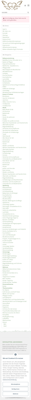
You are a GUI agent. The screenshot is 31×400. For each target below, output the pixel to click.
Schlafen (5, 73)
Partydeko (6, 315)
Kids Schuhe (6, 170)
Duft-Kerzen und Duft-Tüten (11, 292)
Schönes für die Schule (10, 309)
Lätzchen (5, 100)
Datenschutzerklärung (9, 346)
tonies (4, 244)
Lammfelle (6, 79)
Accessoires (6, 111)
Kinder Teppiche (8, 280)
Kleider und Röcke (8, 146)
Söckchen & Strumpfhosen (11, 128)
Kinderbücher (7, 227)
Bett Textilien (7, 279)
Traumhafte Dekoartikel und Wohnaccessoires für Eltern (11, 312)
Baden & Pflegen (8, 62)
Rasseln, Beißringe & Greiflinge (12, 201)
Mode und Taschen (8, 294)
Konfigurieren (15, 389)
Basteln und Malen (8, 220)
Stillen (4, 87)
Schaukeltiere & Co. (9, 214)
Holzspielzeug (7, 225)
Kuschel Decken (7, 75)
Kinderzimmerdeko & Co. (10, 273)
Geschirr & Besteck (8, 98)
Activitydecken (7, 189)
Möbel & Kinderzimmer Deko (12, 269)
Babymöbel (6, 271)
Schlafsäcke (6, 83)
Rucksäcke (6, 265)
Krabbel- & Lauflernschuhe (11, 121)
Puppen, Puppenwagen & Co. (12, 239)
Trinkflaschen (7, 106)
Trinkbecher (6, 104)
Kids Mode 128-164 (8, 161)
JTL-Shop (24, 398)
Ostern (5, 322)
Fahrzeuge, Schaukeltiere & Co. (12, 206)
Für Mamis (6, 290)
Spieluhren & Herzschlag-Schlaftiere (14, 85)
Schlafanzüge (7, 153)
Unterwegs (6, 90)
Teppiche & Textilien (9, 277)
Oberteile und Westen (9, 176)
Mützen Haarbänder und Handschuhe (14, 147)
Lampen (5, 275)
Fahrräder (6, 208)
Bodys (4, 115)
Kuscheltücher (7, 77)
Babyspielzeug (7, 187)
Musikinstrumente (8, 237)
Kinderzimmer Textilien (10, 282)
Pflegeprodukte (7, 296)
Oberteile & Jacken (8, 125)
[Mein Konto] (25, 5)
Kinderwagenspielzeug (10, 256)
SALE (5, 326)
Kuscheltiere (6, 233)
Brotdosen (6, 96)
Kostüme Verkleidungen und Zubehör (14, 229)
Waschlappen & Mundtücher (11, 70)
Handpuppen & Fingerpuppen (12, 223)
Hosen (5, 144)
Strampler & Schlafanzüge (11, 132)
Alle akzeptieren (15, 384)
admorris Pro (13, 398)
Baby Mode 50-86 (8, 109)
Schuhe (5, 155)
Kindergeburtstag (8, 317)
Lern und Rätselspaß (9, 235)
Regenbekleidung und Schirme (12, 263)
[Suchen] (28, 12)
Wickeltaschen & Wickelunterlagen (13, 92)
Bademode (6, 113)
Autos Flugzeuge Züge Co (10, 218)
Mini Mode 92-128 (8, 138)
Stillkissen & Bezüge (9, 88)
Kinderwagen (7, 254)
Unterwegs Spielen (8, 204)
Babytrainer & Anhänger (10, 193)
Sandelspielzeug (8, 248)
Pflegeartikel (6, 68)
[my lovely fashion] (12, 5)
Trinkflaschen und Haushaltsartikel (13, 299)
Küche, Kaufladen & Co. (10, 231)
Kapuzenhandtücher (9, 64)
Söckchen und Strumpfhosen (12, 182)
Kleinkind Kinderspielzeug (11, 216)
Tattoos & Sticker (8, 242)
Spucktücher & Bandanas (10, 130)
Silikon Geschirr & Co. (9, 102)
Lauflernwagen (7, 197)
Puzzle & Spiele (7, 240)
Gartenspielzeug (8, 221)
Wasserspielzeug (8, 250)
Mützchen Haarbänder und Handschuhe (15, 123)
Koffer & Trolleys (8, 259)
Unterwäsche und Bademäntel (12, 159)
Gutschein (6, 305)
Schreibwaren (7, 297)
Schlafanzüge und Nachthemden (13, 180)
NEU (4, 324)
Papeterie (6, 307)
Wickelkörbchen (7, 71)
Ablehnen (15, 394)
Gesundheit (6, 303)
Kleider (5, 119)
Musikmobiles (7, 81)
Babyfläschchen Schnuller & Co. (12, 60)
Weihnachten (7, 320)
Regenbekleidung (8, 126)
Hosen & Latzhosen (9, 117)
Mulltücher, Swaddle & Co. (11, 66)
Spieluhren (6, 202)
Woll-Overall (6, 136)
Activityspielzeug (8, 191)
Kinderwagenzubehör (9, 258)
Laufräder (6, 212)
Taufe (4, 134)
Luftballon (6, 318)
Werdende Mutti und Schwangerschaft (15, 301)
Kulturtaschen (7, 261)
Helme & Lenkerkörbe (9, 210)
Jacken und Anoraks (9, 168)
